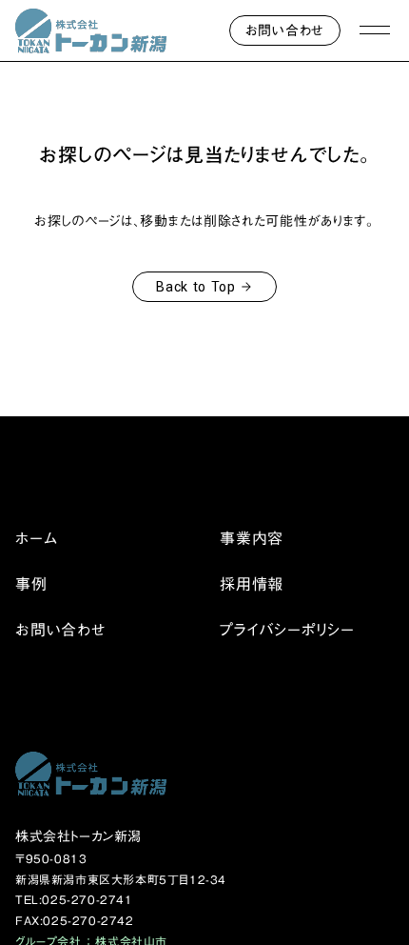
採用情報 (251, 584)
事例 (31, 584)
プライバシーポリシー (287, 629)
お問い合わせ (61, 629)
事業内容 (251, 538)
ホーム (36, 538)
